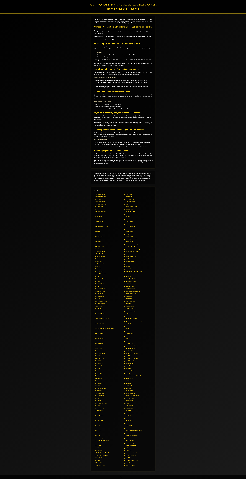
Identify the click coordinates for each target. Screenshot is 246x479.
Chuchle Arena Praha (131, 393)
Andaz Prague (98, 234)
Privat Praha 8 (129, 428)
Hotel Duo (97, 209)
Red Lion (128, 328)
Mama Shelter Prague (100, 291)
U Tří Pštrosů (129, 219)
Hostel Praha (129, 457)
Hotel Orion (128, 276)
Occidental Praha (130, 199)
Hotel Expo (97, 276)
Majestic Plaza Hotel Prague (132, 244)
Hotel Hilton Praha (99, 278)
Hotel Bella (128, 216)
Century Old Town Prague (132, 353)
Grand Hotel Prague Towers (101, 226)
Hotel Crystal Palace (130, 301)
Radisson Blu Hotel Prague (101, 455)
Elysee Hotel (129, 385)
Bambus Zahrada (99, 443)
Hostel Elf (97, 370)
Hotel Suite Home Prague (132, 346)
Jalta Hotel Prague (99, 323)
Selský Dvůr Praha (130, 360)
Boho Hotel (128, 229)
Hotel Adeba (128, 331)
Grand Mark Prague (99, 246)
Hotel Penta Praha (99, 420)
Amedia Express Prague (131, 206)
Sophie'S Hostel (129, 209)
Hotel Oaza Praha (99, 268)
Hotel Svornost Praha (100, 408)
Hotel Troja (128, 258)
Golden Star (128, 283)
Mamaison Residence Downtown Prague (104, 328)
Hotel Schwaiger (99, 450)
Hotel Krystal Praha (99, 296)
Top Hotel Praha (98, 261)
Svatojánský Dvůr (99, 221)
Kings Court (128, 263)
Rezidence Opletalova (131, 348)
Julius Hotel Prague (99, 438)
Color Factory (129, 214)
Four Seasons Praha (100, 263)
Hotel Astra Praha (130, 231)
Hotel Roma (128, 383)
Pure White (128, 415)
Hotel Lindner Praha (99, 415)
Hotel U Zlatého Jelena (131, 293)
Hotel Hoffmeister (99, 336)
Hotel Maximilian (130, 224)
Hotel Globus (98, 355)
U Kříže (127, 403)
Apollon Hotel (98, 445)
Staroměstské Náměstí (131, 452)
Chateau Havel (98, 214)
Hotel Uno (97, 398)
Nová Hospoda (98, 423)
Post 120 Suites (129, 221)
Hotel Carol (97, 350)
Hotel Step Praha (99, 206)
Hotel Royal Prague (130, 288)
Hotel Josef (128, 253)
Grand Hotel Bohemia (100, 326)
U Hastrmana (129, 194)
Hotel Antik (128, 410)
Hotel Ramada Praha (130, 211)
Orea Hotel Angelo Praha (101, 204)
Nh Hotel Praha (98, 390)
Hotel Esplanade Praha (100, 388)
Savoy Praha (98, 241)
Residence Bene (129, 390)
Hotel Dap (97, 380)
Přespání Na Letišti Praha (132, 460)
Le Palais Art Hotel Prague (132, 251)
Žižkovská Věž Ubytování (132, 358)
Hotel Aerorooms (130, 418)
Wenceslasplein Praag (131, 455)
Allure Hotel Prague (130, 201)
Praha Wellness (129, 425)
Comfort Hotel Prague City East (133, 375)
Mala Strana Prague (130, 465)
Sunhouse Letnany (130, 333)
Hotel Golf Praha (99, 311)
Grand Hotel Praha (130, 286)
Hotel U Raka (98, 430)
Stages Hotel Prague (100, 201)
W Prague (97, 231)
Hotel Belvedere (98, 308)
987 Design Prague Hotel (131, 318)
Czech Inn (97, 266)
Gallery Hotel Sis (130, 234)
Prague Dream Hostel (100, 465)
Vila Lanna (97, 341)
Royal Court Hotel (130, 433)
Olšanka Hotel (98, 216)
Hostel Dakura (98, 331)
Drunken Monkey (130, 273)
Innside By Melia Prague (131, 278)
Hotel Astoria (98, 346)
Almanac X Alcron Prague (101, 273)
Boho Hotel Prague (99, 393)
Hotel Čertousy (129, 196)
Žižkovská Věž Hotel (100, 457)
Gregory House (129, 241)
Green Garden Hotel (99, 333)
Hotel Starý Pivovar (99, 418)
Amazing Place (98, 378)
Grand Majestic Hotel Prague (132, 239)
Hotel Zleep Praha (99, 271)
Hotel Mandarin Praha (100, 353)
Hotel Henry (98, 460)
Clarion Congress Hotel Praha (102, 318)
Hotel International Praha (101, 224)
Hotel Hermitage (129, 408)
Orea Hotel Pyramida (100, 194)
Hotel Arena (128, 388)
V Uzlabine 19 (98, 316)
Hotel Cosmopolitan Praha (132, 435)
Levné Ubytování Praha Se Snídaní (134, 430)
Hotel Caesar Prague (131, 281)
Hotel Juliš (97, 425)
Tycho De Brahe (129, 405)
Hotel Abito (97, 428)
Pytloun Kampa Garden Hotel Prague (134, 321)
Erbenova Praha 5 (130, 400)
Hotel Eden (97, 286)
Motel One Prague (130, 398)
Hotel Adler (128, 368)
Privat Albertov (98, 321)
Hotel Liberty (129, 298)
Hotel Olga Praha (130, 363)
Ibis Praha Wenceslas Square (102, 440)
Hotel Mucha (98, 433)
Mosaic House (98, 306)
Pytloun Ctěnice (129, 378)
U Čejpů (127, 313)
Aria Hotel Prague (99, 410)
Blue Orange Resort (130, 226)
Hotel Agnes (128, 303)
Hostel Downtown (130, 336)
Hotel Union (128, 204)
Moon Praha (128, 338)
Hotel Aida (97, 435)
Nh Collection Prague (131, 311)
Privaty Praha (129, 462)
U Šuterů (128, 380)
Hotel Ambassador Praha (101, 403)
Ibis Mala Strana (99, 448)
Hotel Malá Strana (130, 413)
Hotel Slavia (128, 266)
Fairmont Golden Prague (100, 196)
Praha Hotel (128, 341)
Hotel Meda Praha (130, 306)
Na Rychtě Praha (130, 370)
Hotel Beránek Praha (100, 303)
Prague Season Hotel (131, 316)
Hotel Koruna (129, 296)
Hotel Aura (97, 298)
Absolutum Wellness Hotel (101, 301)
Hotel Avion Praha (99, 236)
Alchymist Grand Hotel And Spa (102, 452)
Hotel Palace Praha (99, 343)
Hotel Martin (128, 423)
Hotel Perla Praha (99, 363)
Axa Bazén (97, 413)
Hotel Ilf (97, 249)
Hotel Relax (97, 405)
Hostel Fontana (129, 355)
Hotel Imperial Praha (100, 239)
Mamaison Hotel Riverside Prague (134, 271)
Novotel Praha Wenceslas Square (134, 249)
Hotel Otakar (98, 229)
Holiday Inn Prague (99, 358)
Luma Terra (97, 385)
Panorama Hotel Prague (100, 219)
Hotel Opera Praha (99, 395)
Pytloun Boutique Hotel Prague (102, 244)
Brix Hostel (128, 323)
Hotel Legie (97, 368)
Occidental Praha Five (100, 256)
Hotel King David (130, 261)
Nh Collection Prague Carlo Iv (133, 291)
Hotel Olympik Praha (100, 288)
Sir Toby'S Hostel (130, 308)
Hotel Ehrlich (98, 400)
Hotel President (98, 383)
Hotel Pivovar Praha (99, 338)
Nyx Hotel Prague (99, 360)
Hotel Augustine (98, 258)
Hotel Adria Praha (99, 293)
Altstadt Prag (129, 450)
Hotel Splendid (129, 350)
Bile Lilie (128, 373)
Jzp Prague (128, 420)
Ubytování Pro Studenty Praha (133, 395)
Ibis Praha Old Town (130, 246)
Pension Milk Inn (130, 440)
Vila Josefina (129, 268)
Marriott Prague (98, 348)
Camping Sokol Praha (100, 251)
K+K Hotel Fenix (129, 448)
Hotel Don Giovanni (99, 199)
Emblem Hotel (98, 462)
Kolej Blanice (129, 326)
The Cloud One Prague (100, 211)
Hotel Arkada (129, 365)
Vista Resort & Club (130, 343)
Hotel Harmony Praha (131, 256)
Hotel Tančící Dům (99, 283)
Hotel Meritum (98, 373)
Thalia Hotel (128, 438)
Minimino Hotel (129, 236)
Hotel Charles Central (131, 445)
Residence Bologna (130, 443)
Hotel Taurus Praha (99, 365)
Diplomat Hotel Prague (100, 253)
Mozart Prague (98, 375)
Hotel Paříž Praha (99, 281)
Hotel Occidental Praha (100, 313)
